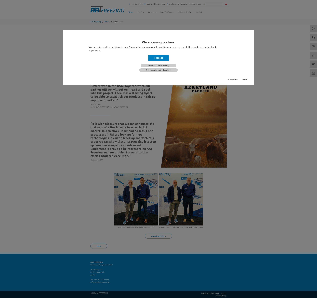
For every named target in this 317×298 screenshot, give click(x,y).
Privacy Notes (232, 80)
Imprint (244, 80)
